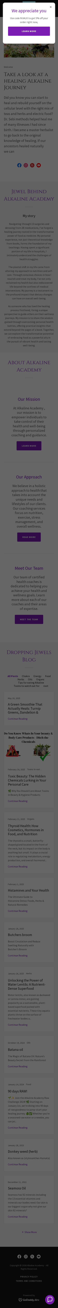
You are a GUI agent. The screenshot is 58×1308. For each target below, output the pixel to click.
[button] (49, 1299)
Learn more (29, 31)
